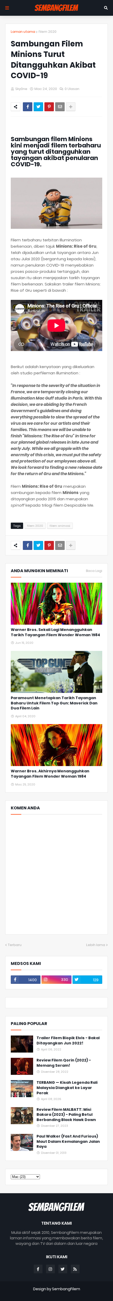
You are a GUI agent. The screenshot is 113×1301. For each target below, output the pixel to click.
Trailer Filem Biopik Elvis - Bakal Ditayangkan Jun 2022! (68, 1041)
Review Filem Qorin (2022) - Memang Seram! (64, 1063)
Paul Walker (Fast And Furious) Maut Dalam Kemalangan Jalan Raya (68, 1141)
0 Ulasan (72, 88)
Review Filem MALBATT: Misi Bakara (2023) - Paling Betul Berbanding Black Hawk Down (66, 1114)
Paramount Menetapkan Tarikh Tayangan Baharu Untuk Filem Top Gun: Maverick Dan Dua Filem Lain (54, 703)
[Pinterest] (49, 106)
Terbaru (15, 944)
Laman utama (23, 31)
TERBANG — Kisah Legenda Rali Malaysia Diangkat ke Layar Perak (67, 1087)
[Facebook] (27, 106)
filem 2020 (47, 31)
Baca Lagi (94, 571)
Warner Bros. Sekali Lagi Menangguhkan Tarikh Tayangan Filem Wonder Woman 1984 (55, 632)
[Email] (60, 106)
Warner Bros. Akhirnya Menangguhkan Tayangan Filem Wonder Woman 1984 (50, 774)
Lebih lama (95, 944)
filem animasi (60, 526)
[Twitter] (38, 106)
